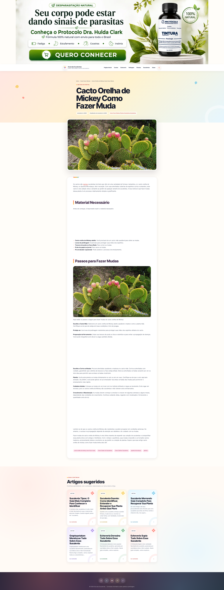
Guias (153, 67)
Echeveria (123, 67)
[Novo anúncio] (112, 32)
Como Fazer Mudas (85, 81)
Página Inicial (108, 67)
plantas (85, 184)
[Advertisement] (112, 224)
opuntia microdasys (136, 450)
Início (77, 81)
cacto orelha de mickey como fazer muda (84, 450)
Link (130, 315)
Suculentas (146, 67)
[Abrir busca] (159, 67)
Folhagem (131, 67)
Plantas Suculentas (125, 113)
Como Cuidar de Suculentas (105, 450)
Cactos (116, 67)
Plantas (138, 67)
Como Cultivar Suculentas (121, 450)
